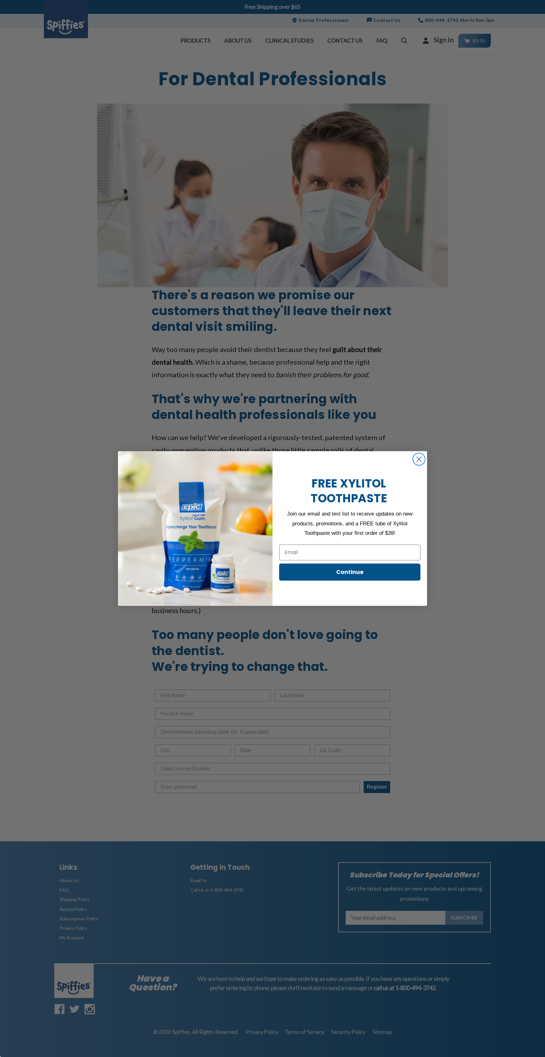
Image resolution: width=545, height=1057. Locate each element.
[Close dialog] (419, 459)
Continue (350, 572)
